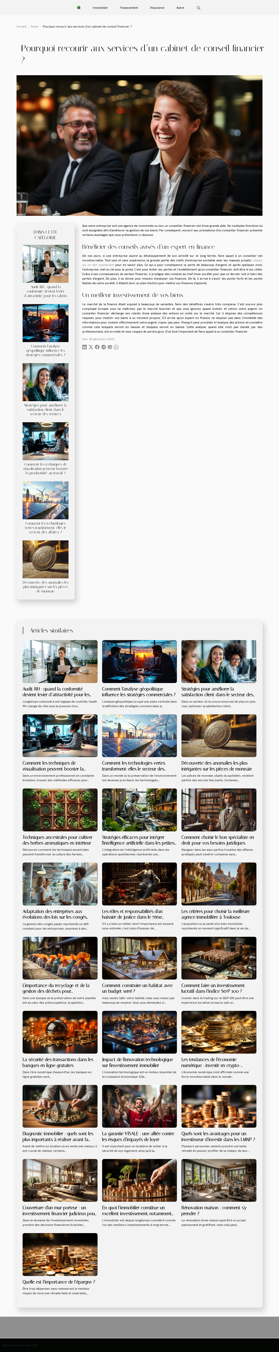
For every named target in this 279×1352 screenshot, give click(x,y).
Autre (180, 7)
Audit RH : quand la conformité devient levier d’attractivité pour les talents (45, 291)
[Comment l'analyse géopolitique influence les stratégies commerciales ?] (46, 322)
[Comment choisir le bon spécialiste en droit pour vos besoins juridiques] (218, 809)
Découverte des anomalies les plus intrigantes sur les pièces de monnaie (46, 586)
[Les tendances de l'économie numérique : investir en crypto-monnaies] (218, 1031)
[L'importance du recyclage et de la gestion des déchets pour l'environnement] (60, 957)
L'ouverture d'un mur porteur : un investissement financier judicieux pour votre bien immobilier (59, 1213)
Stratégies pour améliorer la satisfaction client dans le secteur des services (45, 409)
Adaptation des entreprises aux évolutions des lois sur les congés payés (55, 917)
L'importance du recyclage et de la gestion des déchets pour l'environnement (56, 991)
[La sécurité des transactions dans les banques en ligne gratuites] (60, 1031)
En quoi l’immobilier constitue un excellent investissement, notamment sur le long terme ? (137, 1213)
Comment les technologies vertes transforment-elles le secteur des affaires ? (45, 527)
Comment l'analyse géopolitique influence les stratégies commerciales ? (45, 350)
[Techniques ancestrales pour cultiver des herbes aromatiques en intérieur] (60, 809)
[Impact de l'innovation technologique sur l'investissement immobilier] (139, 1031)
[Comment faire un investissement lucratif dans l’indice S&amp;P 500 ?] (218, 957)
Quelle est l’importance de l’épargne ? (59, 1282)
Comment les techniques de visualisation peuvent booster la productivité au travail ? (45, 468)
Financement (129, 7)
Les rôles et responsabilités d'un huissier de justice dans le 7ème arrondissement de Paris (132, 917)
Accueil (21, 26)
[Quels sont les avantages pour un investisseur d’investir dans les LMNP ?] (218, 1106)
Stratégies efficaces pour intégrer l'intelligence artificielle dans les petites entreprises (138, 843)
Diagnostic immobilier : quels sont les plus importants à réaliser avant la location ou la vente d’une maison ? (58, 1139)
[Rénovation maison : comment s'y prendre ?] (218, 1180)
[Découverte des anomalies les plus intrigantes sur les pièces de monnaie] (46, 559)
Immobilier (100, 7)
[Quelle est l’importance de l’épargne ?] (60, 1254)
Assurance (157, 7)
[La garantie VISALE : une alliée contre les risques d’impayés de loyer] (139, 1106)
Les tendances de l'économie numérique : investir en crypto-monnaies (211, 1065)
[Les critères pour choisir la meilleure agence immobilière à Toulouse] (218, 883)
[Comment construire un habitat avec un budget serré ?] (139, 957)
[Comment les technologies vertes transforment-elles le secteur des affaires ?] (46, 500)
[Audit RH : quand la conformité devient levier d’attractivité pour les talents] (46, 263)
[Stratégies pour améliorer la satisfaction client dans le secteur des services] (46, 381)
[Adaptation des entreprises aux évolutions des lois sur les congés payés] (60, 883)
